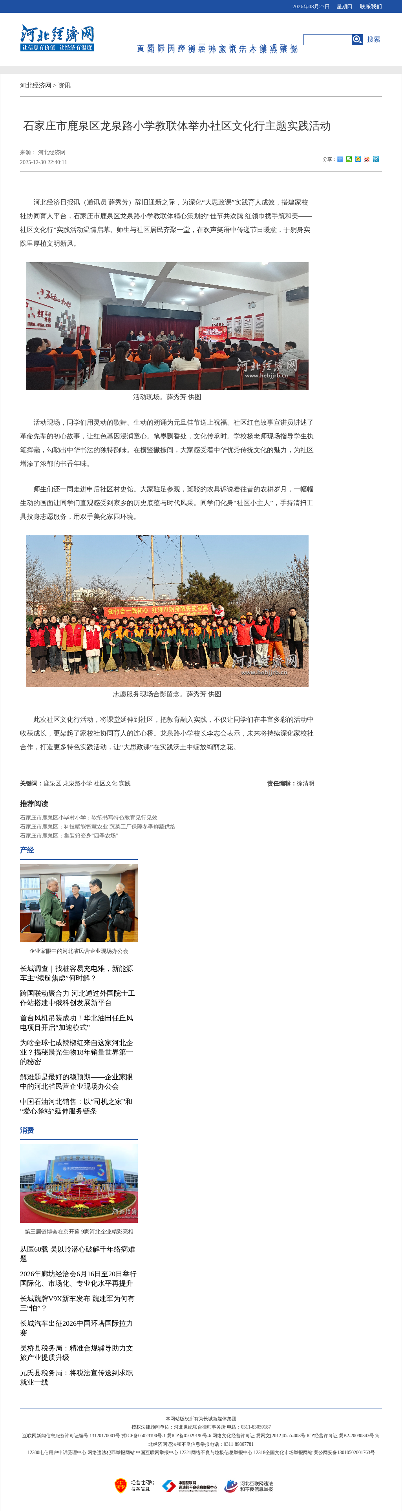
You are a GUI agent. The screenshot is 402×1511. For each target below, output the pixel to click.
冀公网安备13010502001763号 (344, 1452)
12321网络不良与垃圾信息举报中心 (215, 1452)
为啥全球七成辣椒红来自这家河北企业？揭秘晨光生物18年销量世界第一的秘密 (76, 1052)
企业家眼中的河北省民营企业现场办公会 (78, 951)
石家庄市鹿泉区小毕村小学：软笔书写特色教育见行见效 (88, 818)
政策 (284, 39)
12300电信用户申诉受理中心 (56, 1452)
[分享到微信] (349, 159)
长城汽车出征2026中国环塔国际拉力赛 (76, 1328)
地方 (212, 39)
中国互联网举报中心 (157, 1452)
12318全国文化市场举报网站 (283, 1452)
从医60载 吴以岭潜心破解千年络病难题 (77, 1254)
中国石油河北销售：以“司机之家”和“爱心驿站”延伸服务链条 (76, 1106)
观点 (274, 39)
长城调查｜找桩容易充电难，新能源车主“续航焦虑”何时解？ (76, 973)
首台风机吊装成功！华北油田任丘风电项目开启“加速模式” (76, 1022)
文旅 (223, 39)
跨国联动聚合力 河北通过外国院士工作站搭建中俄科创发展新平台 (77, 998)
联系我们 (371, 6)
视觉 (294, 39)
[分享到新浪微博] (367, 159)
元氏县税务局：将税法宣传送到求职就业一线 (76, 1377)
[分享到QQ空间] (358, 159)
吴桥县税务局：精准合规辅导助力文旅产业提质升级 (76, 1352)
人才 (253, 39)
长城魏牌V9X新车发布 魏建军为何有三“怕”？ (77, 1303)
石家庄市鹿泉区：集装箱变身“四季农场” (69, 836)
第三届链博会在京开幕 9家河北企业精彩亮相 (79, 1232)
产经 (182, 39)
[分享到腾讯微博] (376, 159)
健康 (263, 39)
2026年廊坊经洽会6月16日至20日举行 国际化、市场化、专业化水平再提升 (78, 1278)
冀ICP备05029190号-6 (189, 1435)
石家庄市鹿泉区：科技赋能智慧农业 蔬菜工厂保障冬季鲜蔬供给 (97, 827)
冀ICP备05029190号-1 (143, 1435)
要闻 (151, 39)
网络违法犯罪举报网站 (111, 1452)
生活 (243, 39)
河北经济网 (35, 85)
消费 (192, 39)
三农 (202, 39)
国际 (161, 39)
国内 (172, 39)
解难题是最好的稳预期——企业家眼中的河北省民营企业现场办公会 (76, 1081)
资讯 (233, 39)
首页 (141, 39)
